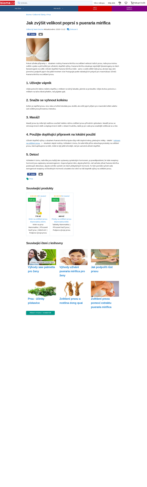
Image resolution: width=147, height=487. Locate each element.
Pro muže (57, 9)
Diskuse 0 (72, 29)
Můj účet (111, 3)
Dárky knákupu (129, 8)
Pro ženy (18, 9)
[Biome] (7, 3)
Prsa (31, 179)
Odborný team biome (34, 29)
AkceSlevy (95, 8)
